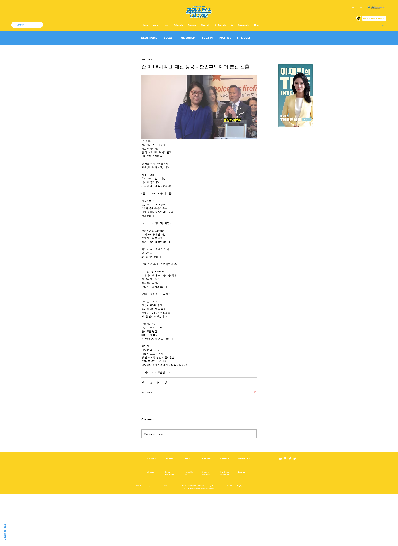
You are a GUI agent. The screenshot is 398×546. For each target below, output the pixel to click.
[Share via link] (165, 382)
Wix (223, 544)
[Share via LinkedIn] (158, 382)
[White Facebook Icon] (290, 458)
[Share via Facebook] (142, 382)
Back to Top (4, 532)
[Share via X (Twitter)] (150, 382)
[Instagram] (285, 458)
